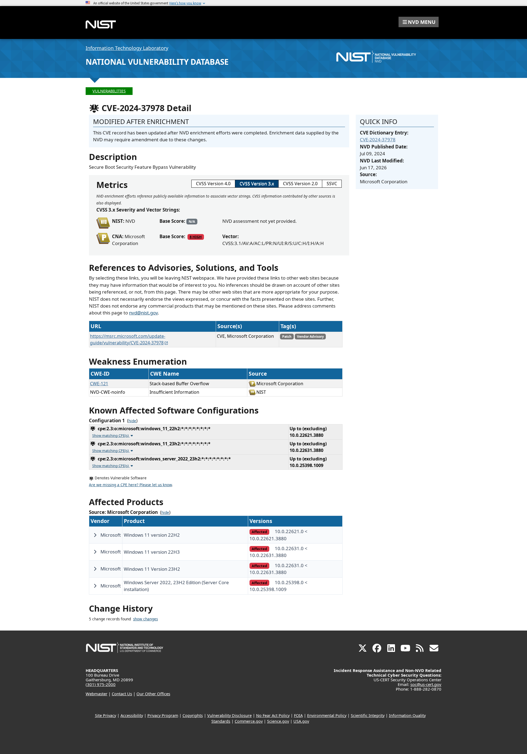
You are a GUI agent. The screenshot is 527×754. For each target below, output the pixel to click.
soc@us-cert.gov (425, 684)
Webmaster (96, 693)
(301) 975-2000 (101, 684)
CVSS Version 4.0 (213, 184)
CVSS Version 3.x (257, 184)
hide (132, 420)
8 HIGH (196, 236)
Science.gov (278, 721)
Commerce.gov (249, 721)
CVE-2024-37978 (378, 139)
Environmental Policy (326, 715)
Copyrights (193, 715)
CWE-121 (99, 384)
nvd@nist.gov (143, 313)
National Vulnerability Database (157, 62)
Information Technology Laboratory (127, 48)
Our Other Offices (153, 693)
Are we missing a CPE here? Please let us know (130, 484)
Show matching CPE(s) (111, 435)
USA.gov (301, 721)
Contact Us (122, 693)
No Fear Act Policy (273, 715)
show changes (145, 619)
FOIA (298, 715)
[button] (419, 22)
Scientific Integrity (368, 715)
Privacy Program (162, 715)
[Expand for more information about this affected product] (95, 535)
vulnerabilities (109, 91)
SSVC (332, 184)
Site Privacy (105, 715)
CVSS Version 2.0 (300, 184)
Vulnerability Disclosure (229, 715)
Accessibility (131, 715)
